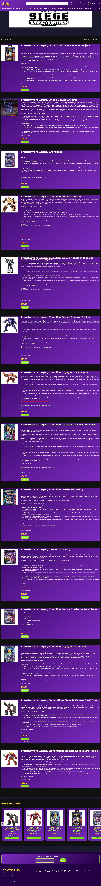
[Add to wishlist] (17, 46)
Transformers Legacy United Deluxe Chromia (49, 99)
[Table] (53, 39)
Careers (57, 871)
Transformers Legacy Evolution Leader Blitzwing (52, 489)
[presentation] (2, 824)
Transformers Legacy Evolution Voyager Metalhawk (54, 646)
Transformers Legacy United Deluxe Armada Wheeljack (55, 45)
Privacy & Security (49, 870)
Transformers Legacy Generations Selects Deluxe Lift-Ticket (59, 751)
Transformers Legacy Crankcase (42, 152)
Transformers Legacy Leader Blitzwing (46, 549)
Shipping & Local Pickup (44, 871)
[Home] (5, 4)
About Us (77, 870)
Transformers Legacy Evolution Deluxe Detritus (51, 196)
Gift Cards (66, 871)
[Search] (70, 3)
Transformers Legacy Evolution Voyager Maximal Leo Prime (58, 424)
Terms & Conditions (64, 870)
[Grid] (48, 39)
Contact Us (86, 870)
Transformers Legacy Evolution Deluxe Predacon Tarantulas (59, 609)
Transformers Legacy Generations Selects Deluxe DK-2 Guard (60, 700)
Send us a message (9, 875)
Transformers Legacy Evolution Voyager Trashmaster (55, 372)
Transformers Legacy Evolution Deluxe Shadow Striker (55, 317)
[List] (50, 39)
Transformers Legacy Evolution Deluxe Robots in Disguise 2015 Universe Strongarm (57, 259)
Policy (38, 870)
